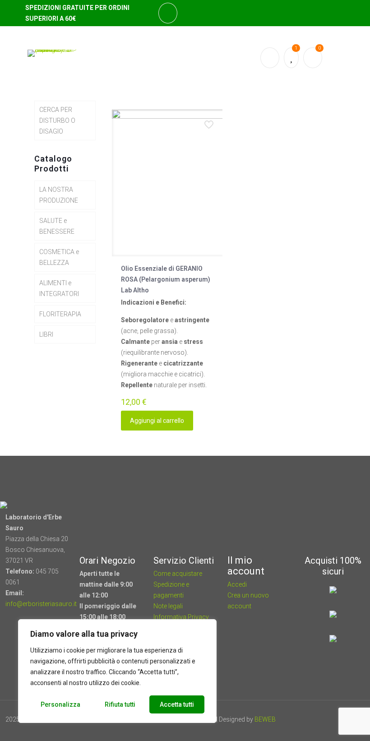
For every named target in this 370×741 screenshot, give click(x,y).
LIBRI (46, 334)
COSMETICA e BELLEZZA (59, 257)
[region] (117, 671)
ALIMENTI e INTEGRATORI (59, 288)
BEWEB (265, 719)
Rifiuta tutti (120, 704)
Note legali (168, 606)
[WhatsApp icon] (299, 719)
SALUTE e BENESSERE (56, 226)
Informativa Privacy (181, 617)
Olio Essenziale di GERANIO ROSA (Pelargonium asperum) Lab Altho (165, 279)
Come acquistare (177, 573)
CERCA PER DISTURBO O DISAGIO (57, 120)
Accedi (237, 584)
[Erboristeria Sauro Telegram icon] (334, 719)
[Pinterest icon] (323, 719)
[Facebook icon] (311, 719)
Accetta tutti (177, 704)
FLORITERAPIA (60, 314)
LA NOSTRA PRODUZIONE (58, 195)
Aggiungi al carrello (157, 420)
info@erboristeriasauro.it (41, 603)
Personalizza (60, 704)
